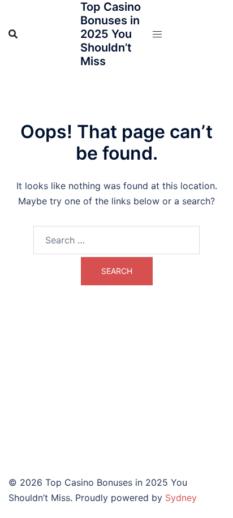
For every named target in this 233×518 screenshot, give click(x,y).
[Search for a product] (13, 33)
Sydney (181, 497)
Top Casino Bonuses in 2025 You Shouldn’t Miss (110, 34)
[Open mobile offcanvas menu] (157, 34)
